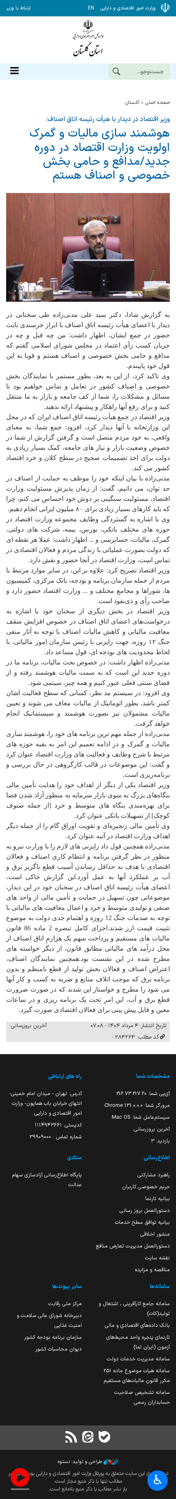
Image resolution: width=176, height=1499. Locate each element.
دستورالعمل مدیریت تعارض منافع (133, 1246)
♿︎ (158, 1479)
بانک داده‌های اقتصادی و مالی (137, 1325)
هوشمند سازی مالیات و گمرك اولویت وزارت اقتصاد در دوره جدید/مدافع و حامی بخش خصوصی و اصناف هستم (99, 154)
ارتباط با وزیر (18, 8)
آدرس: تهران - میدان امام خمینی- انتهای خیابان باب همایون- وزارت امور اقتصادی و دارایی (45, 1103)
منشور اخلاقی (155, 1234)
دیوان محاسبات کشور (58, 1349)
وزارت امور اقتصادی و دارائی (88, 39)
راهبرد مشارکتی (154, 1175)
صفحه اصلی (157, 102)
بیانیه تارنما (157, 1199)
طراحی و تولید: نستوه (81, 1461)
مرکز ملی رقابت (65, 1304)
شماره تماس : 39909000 (55, 1137)
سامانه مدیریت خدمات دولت (138, 1359)
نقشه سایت (157, 1258)
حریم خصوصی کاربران (146, 1187)
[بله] (104, 1438)
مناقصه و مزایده (152, 1270)
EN (91, 8)
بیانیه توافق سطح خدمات (142, 1222)
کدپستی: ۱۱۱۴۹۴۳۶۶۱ (58, 1125)
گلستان (132, 102)
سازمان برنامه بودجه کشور (53, 1337)
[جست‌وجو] (116, 72)
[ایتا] (88, 1438)
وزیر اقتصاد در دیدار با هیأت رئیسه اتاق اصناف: (108, 119)
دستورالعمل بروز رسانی (145, 1210)
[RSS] (71, 1438)
